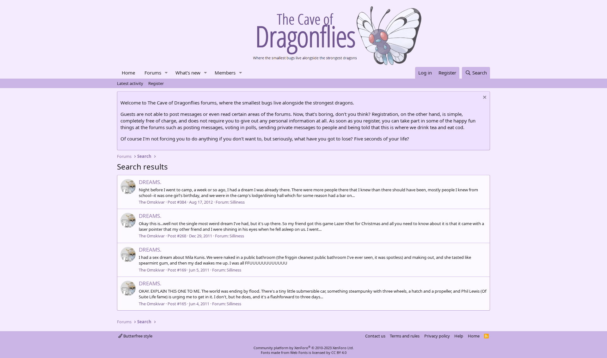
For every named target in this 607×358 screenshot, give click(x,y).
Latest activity (130, 83)
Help (458, 336)
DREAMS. (150, 182)
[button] (166, 73)
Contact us (375, 336)
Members (225, 72)
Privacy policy (437, 336)
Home (128, 72)
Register (156, 83)
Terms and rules (405, 336)
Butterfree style (137, 336)
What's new (187, 72)
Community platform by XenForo (304, 347)
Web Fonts (299, 352)
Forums (152, 72)
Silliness (237, 202)
